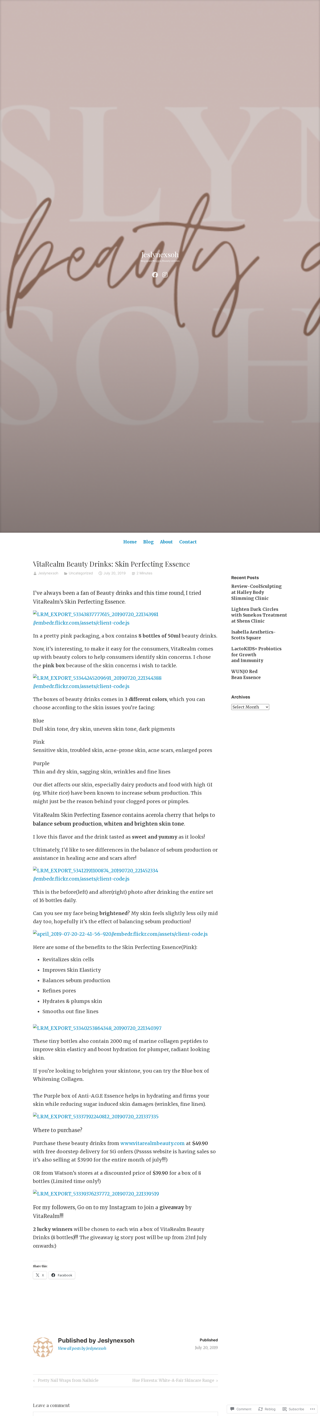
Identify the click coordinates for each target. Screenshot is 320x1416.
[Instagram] (165, 274)
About (166, 542)
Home (130, 542)
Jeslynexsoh (160, 254)
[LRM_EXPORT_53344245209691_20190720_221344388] (97, 678)
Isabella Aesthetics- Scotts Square (253, 635)
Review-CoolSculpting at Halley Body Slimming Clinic (256, 592)
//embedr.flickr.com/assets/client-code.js (81, 623)
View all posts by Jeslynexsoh (82, 1348)
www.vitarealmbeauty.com (152, 1143)
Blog (148, 542)
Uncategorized (81, 573)
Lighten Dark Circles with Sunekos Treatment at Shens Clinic (259, 615)
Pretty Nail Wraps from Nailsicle (65, 1381)
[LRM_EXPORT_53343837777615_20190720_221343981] (95, 614)
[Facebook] (155, 274)
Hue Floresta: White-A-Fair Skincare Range (173, 1381)
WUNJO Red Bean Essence (246, 674)
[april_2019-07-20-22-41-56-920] (72, 934)
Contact (188, 542)
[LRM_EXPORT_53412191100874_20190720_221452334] (95, 871)
